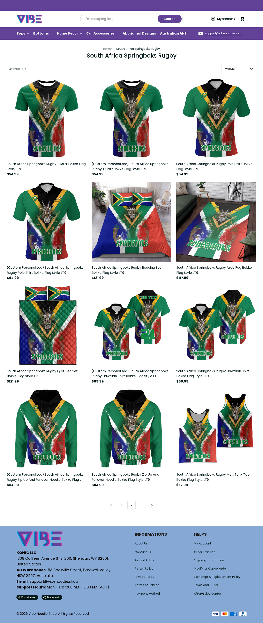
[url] (223, 33)
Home (107, 49)
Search (169, 18)
